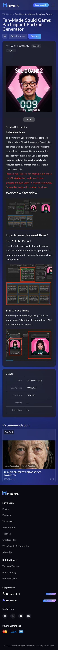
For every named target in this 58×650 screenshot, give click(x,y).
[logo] (11, 5)
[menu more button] (53, 5)
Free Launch (40, 5)
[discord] (4, 616)
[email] (28, 616)
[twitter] (12, 616)
